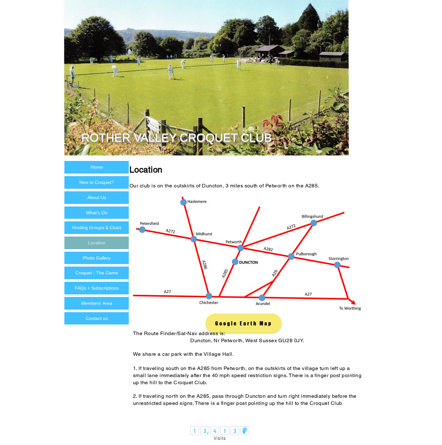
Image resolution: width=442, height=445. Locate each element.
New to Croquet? (96, 182)
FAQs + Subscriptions (97, 288)
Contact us (97, 318)
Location (96, 242)
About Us (96, 197)
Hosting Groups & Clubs (96, 227)
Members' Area (96, 303)
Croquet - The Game (96, 272)
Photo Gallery (97, 257)
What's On (96, 212)
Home (97, 167)
